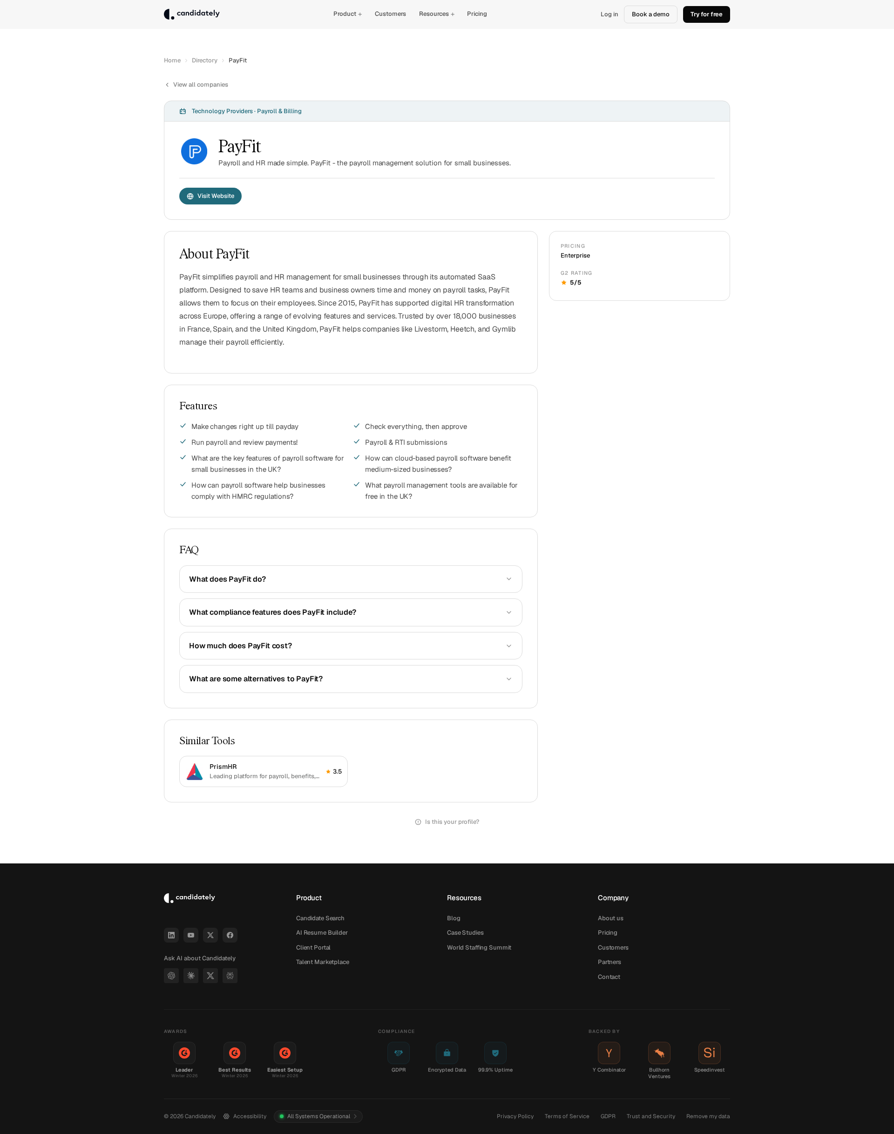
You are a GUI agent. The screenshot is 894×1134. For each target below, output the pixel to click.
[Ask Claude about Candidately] (190, 975)
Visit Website (215, 196)
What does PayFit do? (227, 579)
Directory (204, 60)
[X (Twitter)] (210, 935)
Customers (390, 14)
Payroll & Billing (279, 111)
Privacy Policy (515, 1116)
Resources (436, 13)
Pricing (477, 14)
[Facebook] (230, 935)
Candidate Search (320, 918)
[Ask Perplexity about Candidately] (230, 975)
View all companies (200, 84)
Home (172, 60)
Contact (609, 977)
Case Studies (465, 933)
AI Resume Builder (322, 933)
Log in (609, 14)
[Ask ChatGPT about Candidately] (171, 975)
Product (347, 13)
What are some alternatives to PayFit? (256, 679)
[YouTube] (190, 935)
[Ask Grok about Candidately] (210, 975)
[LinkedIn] (171, 935)
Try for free (707, 14)
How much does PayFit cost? (240, 646)
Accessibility (249, 1116)
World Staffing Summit (479, 947)
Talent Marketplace (322, 962)
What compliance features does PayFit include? (272, 612)
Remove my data (708, 1116)
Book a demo (651, 14)
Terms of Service (567, 1116)
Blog (453, 918)
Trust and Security (651, 1116)
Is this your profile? (452, 822)
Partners (609, 962)
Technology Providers (222, 111)
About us (610, 918)
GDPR (608, 1116)
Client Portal (313, 947)
